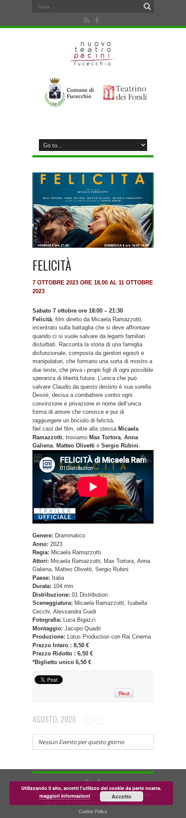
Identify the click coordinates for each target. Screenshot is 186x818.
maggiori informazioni (64, 795)
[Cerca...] (147, 6)
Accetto (121, 796)
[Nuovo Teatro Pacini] (93, 62)
